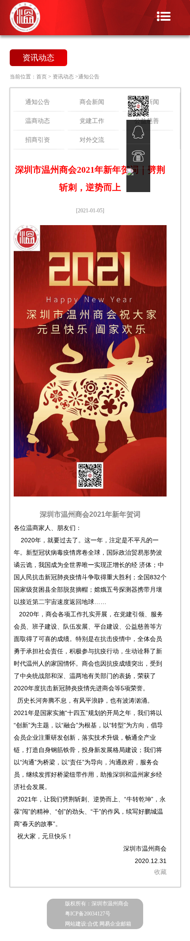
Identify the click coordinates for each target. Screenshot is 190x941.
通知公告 (37, 102)
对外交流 (92, 140)
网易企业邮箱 (115, 924)
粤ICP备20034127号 (87, 914)
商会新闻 (92, 102)
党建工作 (92, 121)
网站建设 (75, 924)
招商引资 (37, 140)
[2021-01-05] (90, 210)
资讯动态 (63, 77)
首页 (41, 77)
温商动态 (37, 121)
